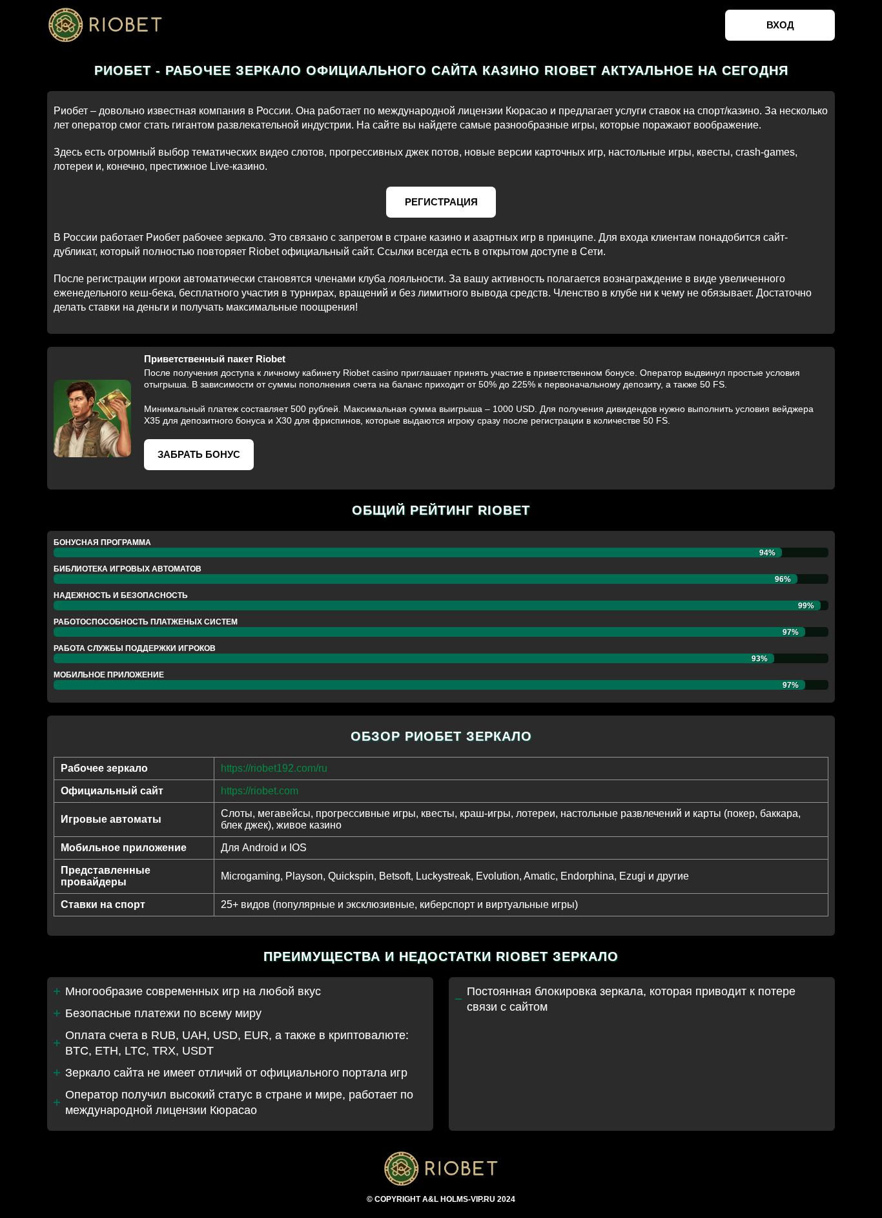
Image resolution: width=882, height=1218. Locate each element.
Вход (780, 24)
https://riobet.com (259, 790)
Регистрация (441, 201)
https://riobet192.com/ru (274, 768)
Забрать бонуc (199, 454)
